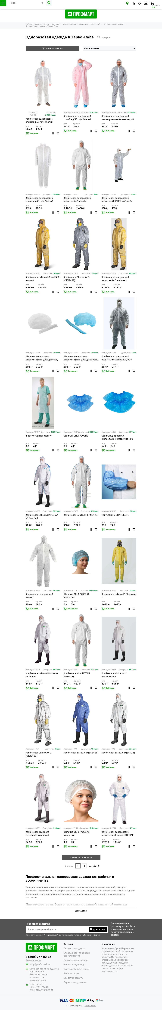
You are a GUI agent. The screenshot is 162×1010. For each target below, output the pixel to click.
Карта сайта (90, 1005)
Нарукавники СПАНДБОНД (115, 515)
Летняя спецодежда (74, 948)
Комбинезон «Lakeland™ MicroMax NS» (114, 675)
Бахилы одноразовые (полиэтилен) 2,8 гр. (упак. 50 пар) (117, 437)
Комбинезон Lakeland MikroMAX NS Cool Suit (42, 517)
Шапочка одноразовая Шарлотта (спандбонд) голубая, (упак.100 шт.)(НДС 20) (81, 358)
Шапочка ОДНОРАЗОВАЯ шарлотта (76, 596)
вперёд (93, 866)
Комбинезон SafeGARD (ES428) (118, 752)
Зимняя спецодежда (74, 964)
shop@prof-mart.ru (40, 964)
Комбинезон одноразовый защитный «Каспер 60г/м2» (117, 358)
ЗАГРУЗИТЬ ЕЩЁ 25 (81, 857)
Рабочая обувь (71, 973)
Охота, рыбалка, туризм (76, 969)
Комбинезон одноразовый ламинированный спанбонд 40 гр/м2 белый (118, 118)
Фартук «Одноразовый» (39, 435)
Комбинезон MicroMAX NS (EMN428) (77, 675)
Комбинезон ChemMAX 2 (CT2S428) (38, 754)
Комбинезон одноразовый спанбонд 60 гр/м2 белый (39, 120)
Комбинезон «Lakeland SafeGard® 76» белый (37, 834)
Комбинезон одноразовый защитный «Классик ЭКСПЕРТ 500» (117, 834)
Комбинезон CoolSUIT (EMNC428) (81, 515)
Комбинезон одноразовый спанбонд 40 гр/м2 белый (39, 200)
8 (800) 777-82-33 (38, 957)
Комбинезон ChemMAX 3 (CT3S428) (76, 279)
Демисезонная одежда (76, 960)
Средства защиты (73, 978)
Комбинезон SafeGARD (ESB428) (81, 752)
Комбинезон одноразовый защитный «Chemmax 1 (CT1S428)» (115, 279)
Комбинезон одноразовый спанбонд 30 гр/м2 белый (77, 118)
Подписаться (98, 929)
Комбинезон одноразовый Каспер (39, 596)
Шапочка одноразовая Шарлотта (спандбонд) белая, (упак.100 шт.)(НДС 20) (42, 358)
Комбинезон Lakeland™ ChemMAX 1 (119, 596)
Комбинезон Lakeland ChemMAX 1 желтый (43, 279)
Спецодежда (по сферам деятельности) (77, 954)
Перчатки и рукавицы (75, 982)
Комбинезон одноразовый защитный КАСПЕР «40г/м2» (117, 200)
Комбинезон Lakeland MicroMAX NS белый (42, 675)
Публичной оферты (91, 935)
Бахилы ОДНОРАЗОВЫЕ (76, 435)
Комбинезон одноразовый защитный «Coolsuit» (77, 200)
